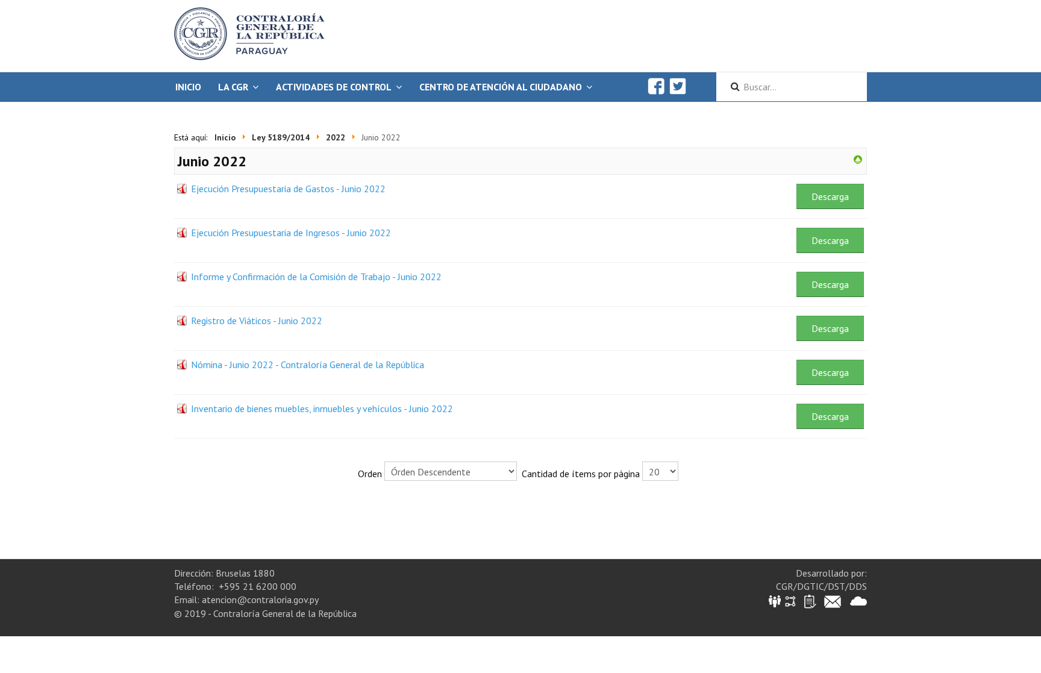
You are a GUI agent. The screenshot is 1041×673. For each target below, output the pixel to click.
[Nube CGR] (858, 600)
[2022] (858, 158)
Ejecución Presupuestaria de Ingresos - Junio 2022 (291, 233)
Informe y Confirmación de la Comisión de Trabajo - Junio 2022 (316, 277)
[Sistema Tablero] (809, 600)
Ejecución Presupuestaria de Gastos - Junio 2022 (288, 189)
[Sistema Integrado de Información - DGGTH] (776, 600)
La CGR (233, 87)
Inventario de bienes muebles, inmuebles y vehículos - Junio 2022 (322, 408)
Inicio (188, 87)
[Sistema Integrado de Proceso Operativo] (790, 600)
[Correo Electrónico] (832, 600)
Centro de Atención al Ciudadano (500, 87)
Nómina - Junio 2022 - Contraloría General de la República (307, 364)
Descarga (830, 196)
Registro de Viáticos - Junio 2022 (256, 321)
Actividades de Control (334, 87)
